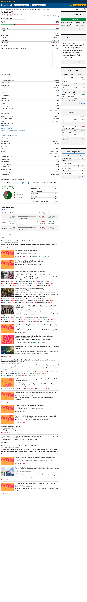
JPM (26, 372)
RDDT (3, 319)
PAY (3, 373)
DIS (40, 256)
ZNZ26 (17, 283)
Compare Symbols (80, 142)
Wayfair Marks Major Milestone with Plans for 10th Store (18, 241)
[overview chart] (30, 60)
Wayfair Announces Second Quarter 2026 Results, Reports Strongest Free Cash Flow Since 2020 (30, 436)
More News (4, 237)
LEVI (26, 373)
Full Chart (55, 48)
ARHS (14, 372)
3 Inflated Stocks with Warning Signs (26, 250)
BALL (3, 388)
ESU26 (3, 285)
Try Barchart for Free (80, 5)
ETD (27, 375)
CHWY (28, 342)
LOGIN (70, 5)
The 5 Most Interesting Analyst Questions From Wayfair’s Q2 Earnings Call (36, 325)
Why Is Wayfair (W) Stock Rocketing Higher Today (30, 405)
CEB (3, 372)
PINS (40, 342)
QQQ (3, 321)
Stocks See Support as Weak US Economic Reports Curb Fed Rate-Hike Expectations (36, 307)
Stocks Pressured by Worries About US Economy (29, 289)
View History (5, 138)
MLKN (38, 372)
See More (4, 77)
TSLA (44, 283)
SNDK (42, 281)
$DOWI (41, 285)
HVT (49, 372)
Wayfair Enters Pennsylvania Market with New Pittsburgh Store (20, 446)
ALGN (42, 299)
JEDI (16, 318)
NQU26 (43, 319)
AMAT (3, 281)
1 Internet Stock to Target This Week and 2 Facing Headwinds (34, 336)
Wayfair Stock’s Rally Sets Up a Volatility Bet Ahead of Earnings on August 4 (37, 469)
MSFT (31, 283)
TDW (15, 388)
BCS (16, 375)
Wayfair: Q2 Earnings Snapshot (10, 426)
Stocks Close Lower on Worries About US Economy (30, 271)
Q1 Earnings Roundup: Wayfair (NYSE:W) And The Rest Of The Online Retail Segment (36, 484)
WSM (38, 373)
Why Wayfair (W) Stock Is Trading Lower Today (29, 261)
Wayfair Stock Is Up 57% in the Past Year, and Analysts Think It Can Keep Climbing (37, 347)
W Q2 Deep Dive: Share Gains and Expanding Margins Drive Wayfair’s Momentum (36, 393)
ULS (48, 388)
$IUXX (3, 283)
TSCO (28, 256)
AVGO (28, 281)
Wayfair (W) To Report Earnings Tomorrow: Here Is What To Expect (35, 457)
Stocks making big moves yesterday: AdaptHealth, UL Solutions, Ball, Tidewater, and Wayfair (36, 379)
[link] (57, 16)
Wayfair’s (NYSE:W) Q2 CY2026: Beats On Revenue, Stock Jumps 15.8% (36, 416)
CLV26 (15, 321)
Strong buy (73, 20)
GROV (3, 375)
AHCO (37, 388)
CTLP (16, 373)
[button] (85, 9)
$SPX (16, 319)
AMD (28, 285)
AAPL (16, 281)
